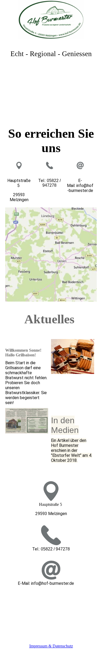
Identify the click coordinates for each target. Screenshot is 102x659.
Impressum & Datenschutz (51, 646)
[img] (51, 19)
